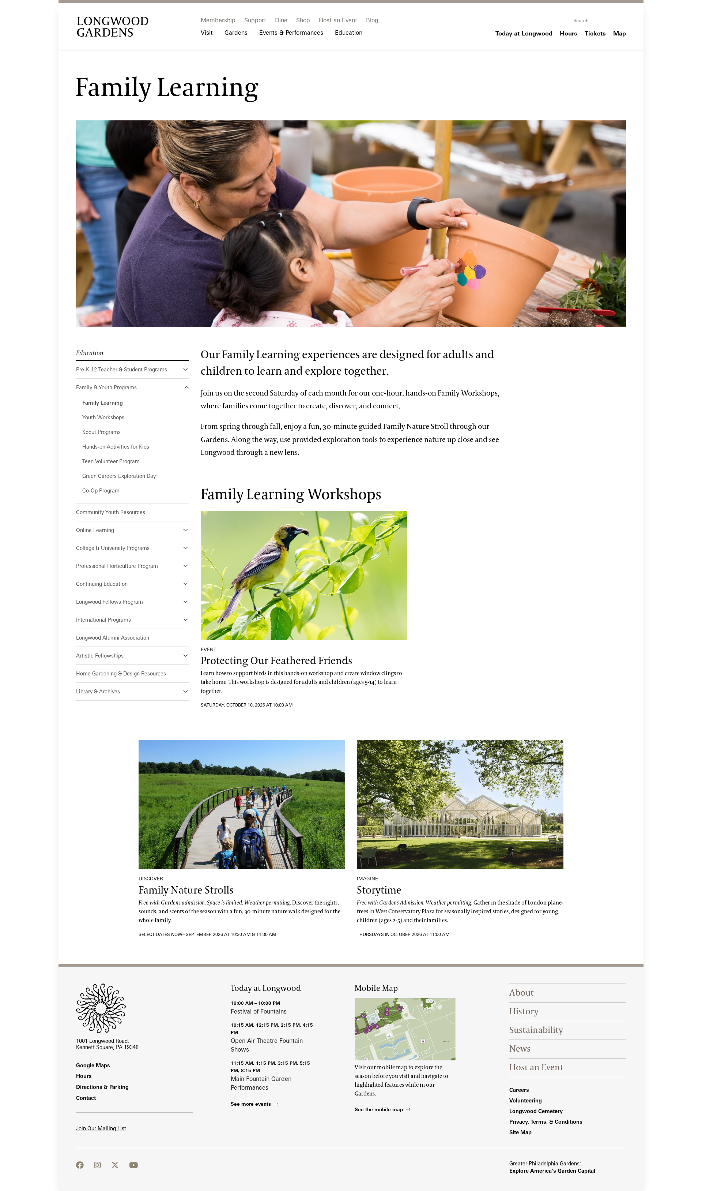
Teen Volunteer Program (111, 461)
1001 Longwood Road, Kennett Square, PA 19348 (107, 1044)
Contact (86, 1098)
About (521, 993)
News (520, 1049)
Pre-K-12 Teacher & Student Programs (121, 369)
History (524, 1011)
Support (255, 20)
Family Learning (102, 403)
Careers (519, 1090)
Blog (372, 20)
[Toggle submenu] (186, 369)
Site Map (520, 1132)
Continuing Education (102, 584)
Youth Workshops (103, 417)
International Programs (103, 620)
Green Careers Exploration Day (119, 476)
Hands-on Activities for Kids (115, 446)
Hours (84, 1076)
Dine (281, 20)
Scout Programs (101, 432)
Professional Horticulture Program (117, 566)
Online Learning (95, 530)
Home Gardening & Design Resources (121, 673)
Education (89, 353)
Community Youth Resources (110, 512)
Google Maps (93, 1065)
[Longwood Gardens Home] (112, 27)
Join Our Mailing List (101, 1128)
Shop (303, 20)
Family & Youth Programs (106, 387)
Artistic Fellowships (100, 655)
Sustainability (536, 1030)
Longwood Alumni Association (112, 637)
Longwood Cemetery (536, 1111)
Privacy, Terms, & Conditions (545, 1122)
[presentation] (304, 575)
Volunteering (525, 1100)
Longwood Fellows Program (109, 602)
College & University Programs (113, 548)
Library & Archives (98, 691)
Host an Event (338, 20)
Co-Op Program (101, 490)
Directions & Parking (102, 1087)
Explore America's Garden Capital (552, 1171)
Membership (218, 20)
